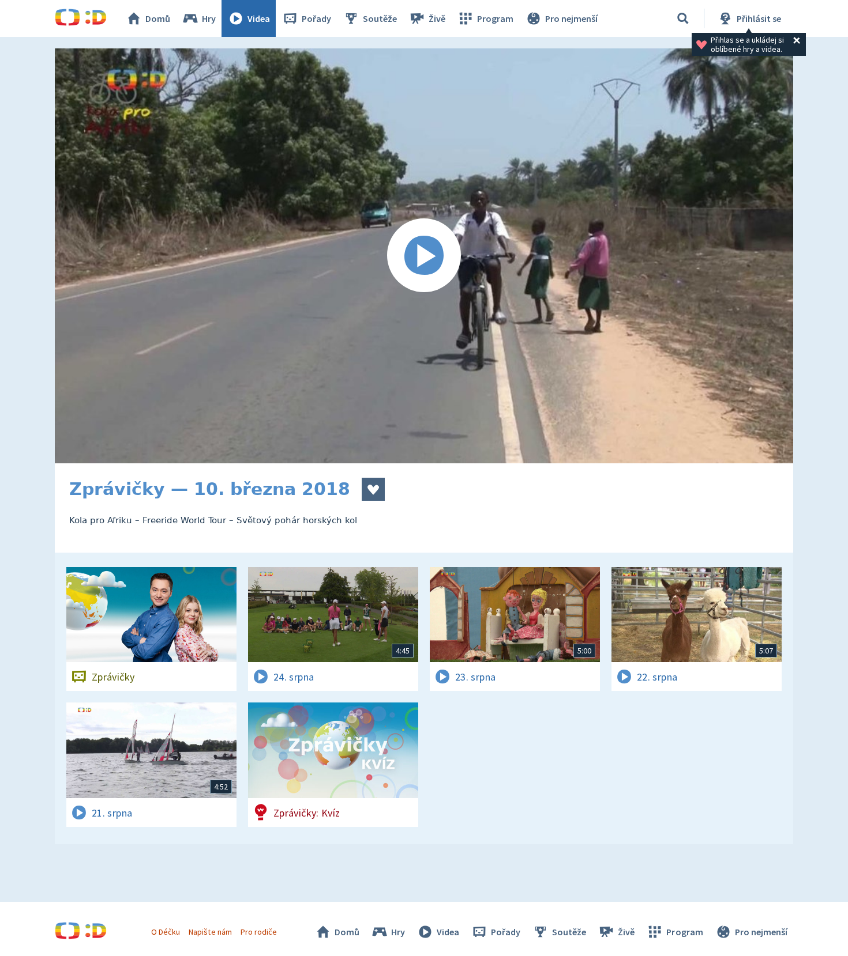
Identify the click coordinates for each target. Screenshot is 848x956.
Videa (258, 18)
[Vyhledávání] (683, 18)
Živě (437, 18)
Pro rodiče (259, 932)
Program (495, 18)
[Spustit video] (424, 255)
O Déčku (165, 932)
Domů (157, 18)
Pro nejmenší (571, 18)
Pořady (316, 18)
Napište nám (210, 932)
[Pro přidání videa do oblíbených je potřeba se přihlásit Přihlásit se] (373, 489)
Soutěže (380, 18)
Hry (209, 18)
